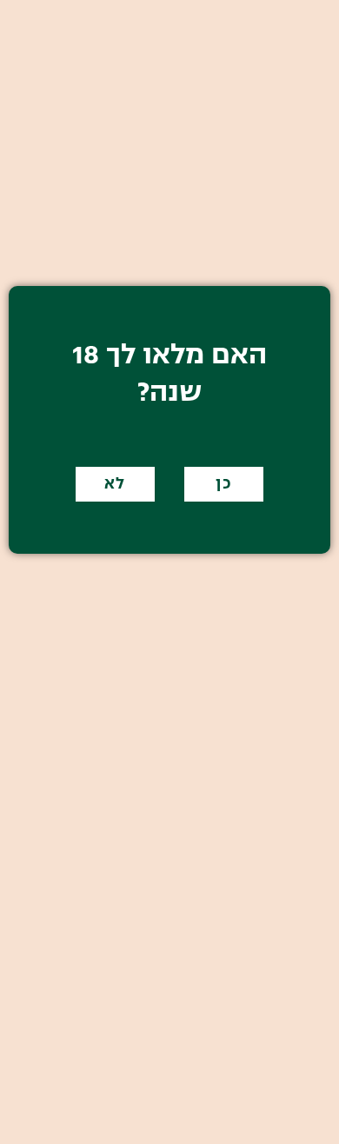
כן (224, 484)
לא (115, 484)
